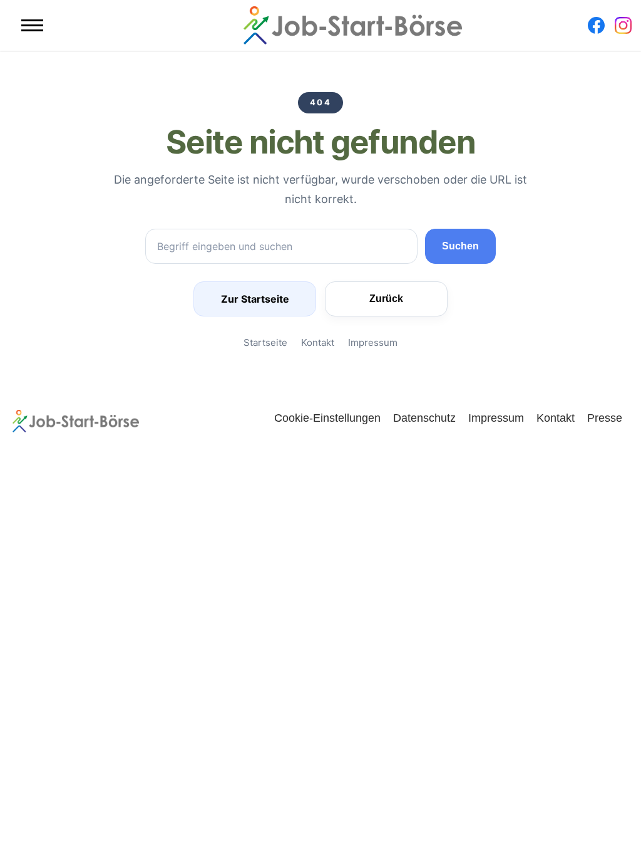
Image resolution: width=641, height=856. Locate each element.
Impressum (372, 342)
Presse (604, 418)
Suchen (460, 246)
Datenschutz (424, 418)
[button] (32, 25)
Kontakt (317, 342)
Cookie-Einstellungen (327, 418)
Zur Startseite (255, 299)
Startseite (265, 342)
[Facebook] (596, 25)
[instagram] (623, 25)
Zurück (386, 298)
